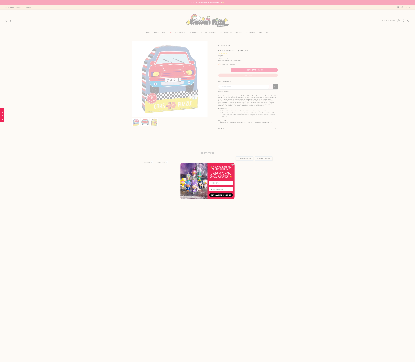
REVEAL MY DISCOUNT (221, 195)
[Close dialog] (232, 165)
